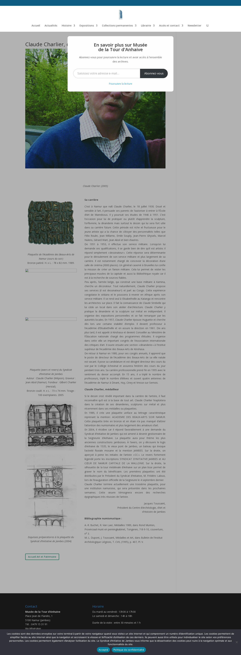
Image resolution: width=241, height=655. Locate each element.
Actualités (51, 25)
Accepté (103, 649)
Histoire (66, 25)
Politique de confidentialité (128, 649)
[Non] (236, 642)
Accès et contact (169, 25)
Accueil (36, 25)
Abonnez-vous (154, 73)
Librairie (146, 25)
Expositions (87, 25)
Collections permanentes (117, 25)
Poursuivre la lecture (120, 83)
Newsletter (194, 25)
